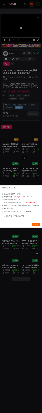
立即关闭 (36, 224)
